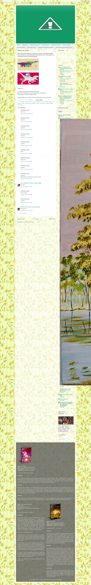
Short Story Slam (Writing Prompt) (64, 47)
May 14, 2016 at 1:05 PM (26, 129)
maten (50, 101)
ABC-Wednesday (64, 83)
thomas (51, 103)
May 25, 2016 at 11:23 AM (26, 210)
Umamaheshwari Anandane (26, 504)
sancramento (43, 103)
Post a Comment (23, 213)
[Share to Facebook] (40, 100)
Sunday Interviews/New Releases (46, 47)
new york (19, 103)
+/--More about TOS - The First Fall (54, 528)
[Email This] (36, 100)
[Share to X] (39, 100)
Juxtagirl (50, 579)
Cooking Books (45, 45)
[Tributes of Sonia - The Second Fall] (25, 463)
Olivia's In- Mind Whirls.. (66, 118)
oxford (26, 103)
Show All (72, 104)
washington (20, 104)
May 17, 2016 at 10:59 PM (27, 169)
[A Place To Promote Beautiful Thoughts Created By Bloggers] (66, 424)
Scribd (32, 470)
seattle (47, 103)
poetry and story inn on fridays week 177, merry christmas (66, 92)
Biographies (25, 45)
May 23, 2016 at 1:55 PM (26, 202)
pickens (33, 103)
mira (53, 101)
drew (31, 101)
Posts (61, 437)
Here (32, 532)
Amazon (19, 509)
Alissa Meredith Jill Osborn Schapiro (29, 183)
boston (22, 101)
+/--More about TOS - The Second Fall (25, 472)
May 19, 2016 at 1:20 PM (26, 178)
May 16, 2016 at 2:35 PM (26, 153)
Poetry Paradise (66, 45)
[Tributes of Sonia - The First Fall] (54, 520)
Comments (62, 439)
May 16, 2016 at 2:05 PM (26, 145)
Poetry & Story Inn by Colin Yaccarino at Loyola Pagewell (66, 68)
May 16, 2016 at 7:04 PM (26, 161)
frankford (38, 101)
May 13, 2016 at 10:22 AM (27, 113)
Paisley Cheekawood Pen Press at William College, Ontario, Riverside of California (66, 97)
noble (23, 103)
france (34, 101)
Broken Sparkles (64, 399)
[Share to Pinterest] (42, 100)
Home (18, 45)
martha (46, 101)
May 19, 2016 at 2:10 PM (26, 186)
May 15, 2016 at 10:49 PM (27, 137)
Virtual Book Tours (31, 47)
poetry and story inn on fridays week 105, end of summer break (66, 72)
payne (30, 103)
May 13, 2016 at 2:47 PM (26, 121)
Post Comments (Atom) (29, 222)
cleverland (27, 101)
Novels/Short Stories (56, 45)
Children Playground (34, 45)
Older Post (52, 219)
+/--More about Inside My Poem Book (25, 512)
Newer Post (21, 219)
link (24, 498)
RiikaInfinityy (23, 466)
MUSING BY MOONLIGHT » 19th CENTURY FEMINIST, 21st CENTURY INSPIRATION (66, 404)
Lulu (34, 468)
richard (37, 103)
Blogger (60, 579)
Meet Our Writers (21, 47)
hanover (42, 101)
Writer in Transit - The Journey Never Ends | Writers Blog (65, 390)
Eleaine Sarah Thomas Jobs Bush (29, 206)
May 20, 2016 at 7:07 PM (26, 194)
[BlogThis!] (38, 100)
